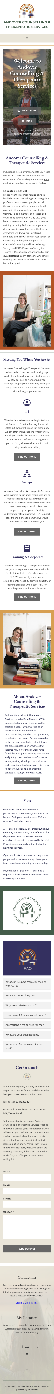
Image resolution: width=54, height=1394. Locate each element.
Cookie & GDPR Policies (27, 1302)
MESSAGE (8, 1212)
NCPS (39, 240)
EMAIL (6, 1185)
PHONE (7, 1198)
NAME (6, 1171)
